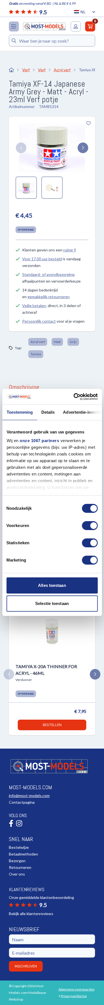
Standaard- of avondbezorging (48, 274)
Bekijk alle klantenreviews (31, 913)
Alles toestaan (52, 585)
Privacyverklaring (74, 996)
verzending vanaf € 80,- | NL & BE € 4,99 (42, 3)
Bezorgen (17, 860)
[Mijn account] (76, 26)
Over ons (17, 874)
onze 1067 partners (39, 440)
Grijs (73, 342)
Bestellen (52, 725)
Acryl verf (38, 342)
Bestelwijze (19, 847)
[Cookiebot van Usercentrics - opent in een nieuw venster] (74, 396)
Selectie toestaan (52, 603)
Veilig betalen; (34, 305)
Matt (57, 342)
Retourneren (20, 867)
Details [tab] (48, 412)
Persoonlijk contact (39, 321)
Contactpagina (22, 802)
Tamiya (36, 354)
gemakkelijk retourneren (48, 296)
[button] (21, 147)
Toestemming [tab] (19, 412)
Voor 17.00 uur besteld (42, 258)
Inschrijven (26, 966)
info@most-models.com (29, 795)
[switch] (90, 525)
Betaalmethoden (23, 854)
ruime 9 (69, 249)
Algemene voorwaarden (77, 989)
